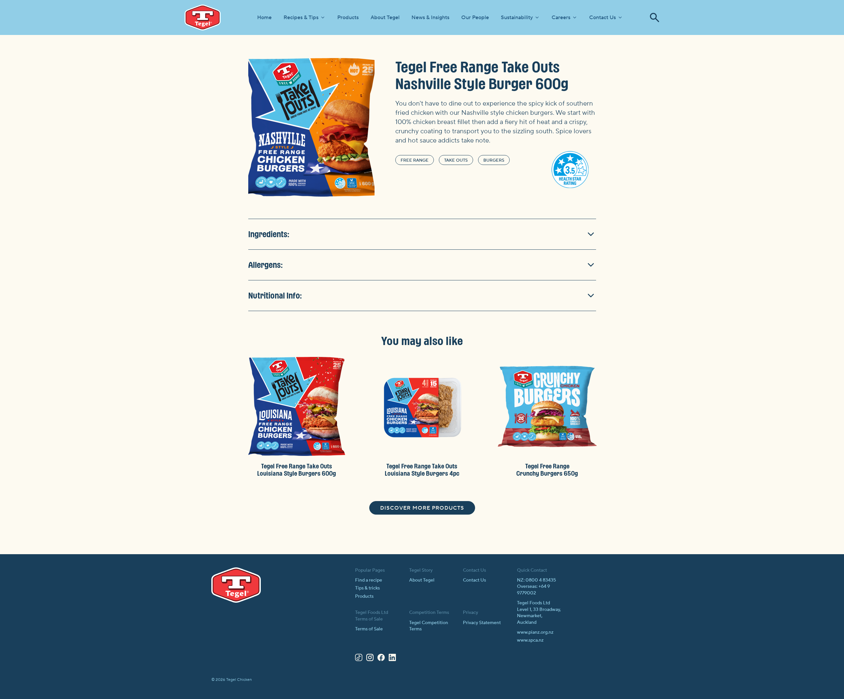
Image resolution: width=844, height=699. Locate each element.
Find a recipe (368, 580)
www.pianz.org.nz (535, 632)
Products (348, 17)
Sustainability (517, 17)
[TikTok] (358, 658)
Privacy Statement (482, 623)
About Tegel (385, 17)
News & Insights (430, 17)
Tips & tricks (367, 588)
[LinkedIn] (392, 658)
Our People (475, 17)
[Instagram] (370, 658)
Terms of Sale (369, 629)
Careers (561, 17)
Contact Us (602, 17)
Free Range (415, 160)
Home (264, 17)
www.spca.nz (530, 640)
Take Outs (456, 160)
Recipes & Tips (301, 17)
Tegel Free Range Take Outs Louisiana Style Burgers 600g (296, 469)
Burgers (493, 160)
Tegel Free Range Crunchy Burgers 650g (547, 469)
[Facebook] (381, 658)
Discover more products (422, 508)
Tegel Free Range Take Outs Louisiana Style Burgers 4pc (422, 469)
